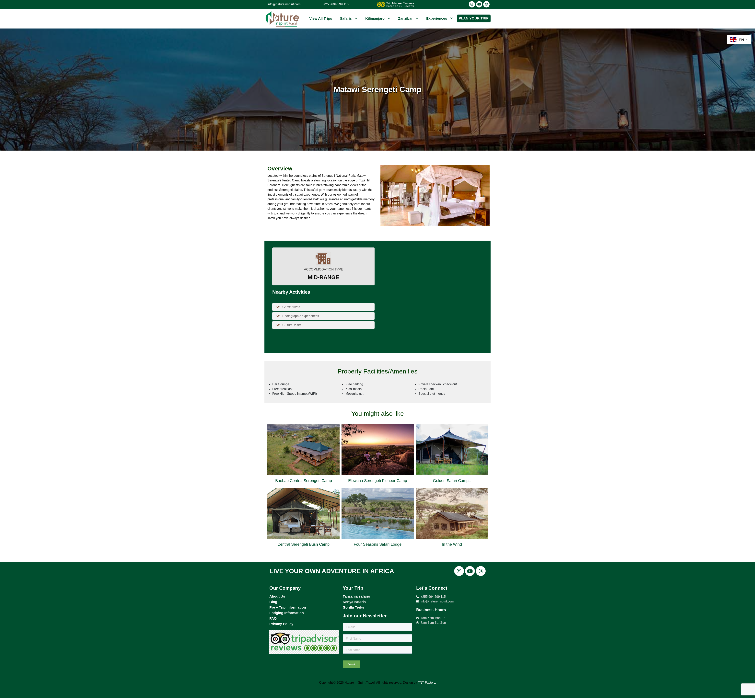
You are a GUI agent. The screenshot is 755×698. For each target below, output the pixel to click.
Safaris (346, 18)
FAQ (273, 618)
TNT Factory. (427, 682)
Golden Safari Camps (451, 480)
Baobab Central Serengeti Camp (303, 480)
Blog (273, 602)
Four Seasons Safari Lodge (377, 544)
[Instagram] (472, 4)
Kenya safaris (354, 602)
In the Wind (452, 544)
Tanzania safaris (356, 596)
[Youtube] (479, 4)
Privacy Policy (281, 624)
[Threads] (486, 4)
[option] (303, 487)
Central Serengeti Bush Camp (303, 544)
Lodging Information (286, 613)
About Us (277, 596)
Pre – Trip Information (287, 607)
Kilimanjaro (375, 18)
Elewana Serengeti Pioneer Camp (377, 480)
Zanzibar (405, 18)
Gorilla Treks (353, 607)
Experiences (436, 18)
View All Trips (320, 18)
